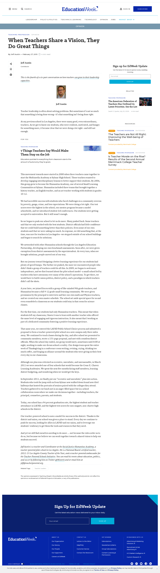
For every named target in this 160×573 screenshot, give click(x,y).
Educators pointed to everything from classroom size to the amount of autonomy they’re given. (46, 160)
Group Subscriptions (109, 549)
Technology (91, 19)
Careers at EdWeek (58, 556)
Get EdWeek (106, 537)
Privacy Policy (89, 564)
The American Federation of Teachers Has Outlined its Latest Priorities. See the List (122, 104)
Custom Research (133, 557)
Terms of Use (74, 564)
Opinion (104, 19)
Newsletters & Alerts (109, 545)
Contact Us (81, 537)
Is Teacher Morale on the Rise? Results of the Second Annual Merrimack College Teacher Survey (126, 160)
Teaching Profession (18, 34)
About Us (55, 537)
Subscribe (143, 9)
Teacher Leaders (40, 468)
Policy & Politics (48, 19)
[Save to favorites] (10, 69)
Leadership (31, 19)
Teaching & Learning (71, 19)
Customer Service (83, 549)
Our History (56, 545)
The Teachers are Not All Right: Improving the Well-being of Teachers (127, 137)
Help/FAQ (80, 545)
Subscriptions (106, 541)
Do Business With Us (135, 537)
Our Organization (58, 541)
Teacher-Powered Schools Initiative (39, 456)
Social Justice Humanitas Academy (78, 446)
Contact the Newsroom (85, 553)
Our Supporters (57, 553)
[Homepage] (80, 9)
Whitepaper (140, 130)
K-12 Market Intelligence (135, 553)
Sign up (102, 521)
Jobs (113, 19)
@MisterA (60, 459)
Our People (56, 549)
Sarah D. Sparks (113, 111)
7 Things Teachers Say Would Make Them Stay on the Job (44, 152)
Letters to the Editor (84, 541)
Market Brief (126, 19)
